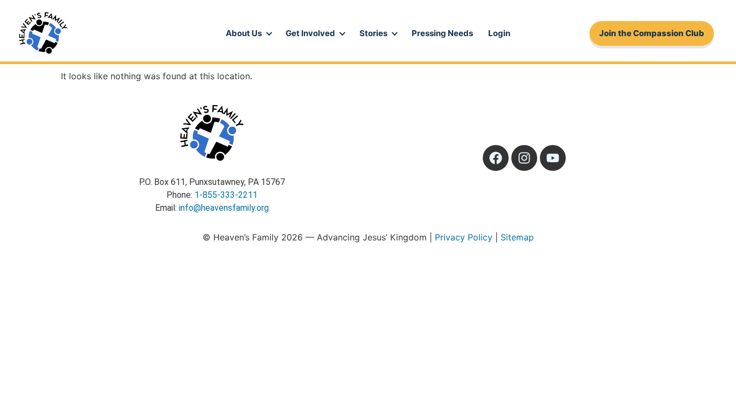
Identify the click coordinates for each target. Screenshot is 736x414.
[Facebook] (496, 158)
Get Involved (310, 33)
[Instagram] (524, 158)
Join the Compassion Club (651, 33)
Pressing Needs (442, 33)
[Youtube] (553, 158)
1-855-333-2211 (226, 195)
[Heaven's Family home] (43, 33)
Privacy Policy (463, 237)
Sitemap (517, 237)
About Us (244, 33)
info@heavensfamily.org (224, 208)
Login (499, 33)
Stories (373, 33)
